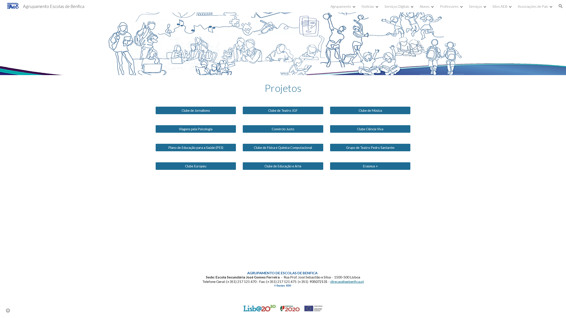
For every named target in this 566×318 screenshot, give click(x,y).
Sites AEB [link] (499, 6)
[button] (560, 6)
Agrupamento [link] (341, 6)
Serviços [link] (475, 6)
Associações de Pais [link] (533, 6)
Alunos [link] (425, 6)
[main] (283, 88)
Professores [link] (449, 6)
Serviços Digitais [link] (396, 6)
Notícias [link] (367, 6)
